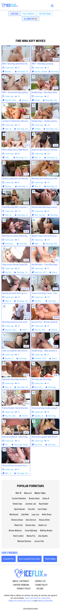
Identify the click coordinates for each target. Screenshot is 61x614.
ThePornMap (50, 559)
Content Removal (21, 585)
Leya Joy (35, 514)
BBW (36, 244)
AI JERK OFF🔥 (30, 19)
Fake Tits (38, 272)
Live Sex (14, 14)
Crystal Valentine (19, 498)
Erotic (12, 473)
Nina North (29, 387)
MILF (11, 157)
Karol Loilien (18, 536)
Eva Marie (28, 157)
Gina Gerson (31, 520)
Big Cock (15, 330)
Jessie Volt (39, 541)
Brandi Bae (29, 129)
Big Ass (37, 71)
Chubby (37, 100)
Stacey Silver (44, 520)
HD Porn (46, 272)
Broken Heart (34, 498)
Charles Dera (27, 444)
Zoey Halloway (31, 530)
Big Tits (8, 100)
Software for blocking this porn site (21, 601)
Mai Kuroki (14, 514)
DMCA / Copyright (21, 581)
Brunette (38, 358)
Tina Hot (31, 509)
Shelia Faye (17, 504)
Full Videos (28, 14)
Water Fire (18, 525)
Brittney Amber (46, 530)
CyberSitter (49, 601)
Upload (39, 589)
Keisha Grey (30, 525)
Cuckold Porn (8, 559)
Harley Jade (29, 301)
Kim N (18, 493)
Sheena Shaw (17, 520)
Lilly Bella (25, 514)
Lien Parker (42, 509)
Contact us (40, 581)
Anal (6, 129)
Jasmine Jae (30, 504)
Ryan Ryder (43, 504)
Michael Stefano (24, 541)
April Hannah (19, 509)
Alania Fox (31, 536)
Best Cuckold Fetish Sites (29, 559)
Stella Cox (42, 525)
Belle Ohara (46, 514)
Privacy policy (24, 589)
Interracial (9, 244)
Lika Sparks (43, 536)
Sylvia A (45, 498)
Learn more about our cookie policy (37, 598)
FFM (6, 157)
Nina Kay (29, 215)
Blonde (8, 71)
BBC (36, 157)
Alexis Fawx (39, 493)
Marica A (28, 493)
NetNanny (40, 601)
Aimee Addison (15, 530)
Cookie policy (41, 585)
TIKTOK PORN (44, 14)
